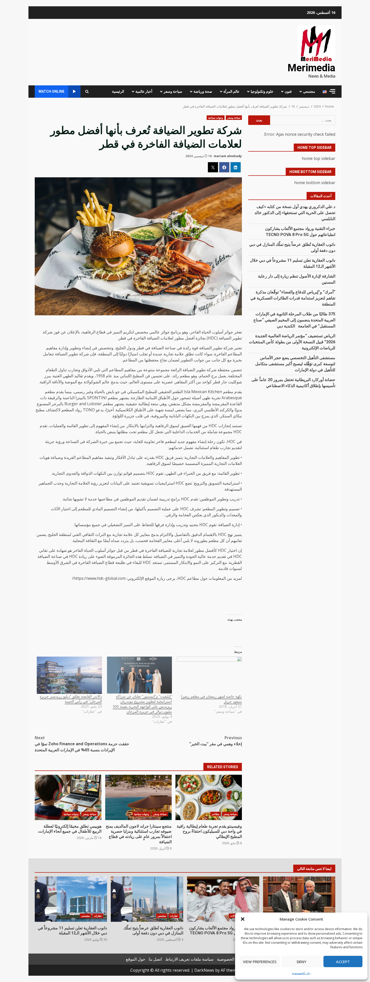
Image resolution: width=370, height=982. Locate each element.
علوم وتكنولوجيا (262, 91)
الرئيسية (118, 91)
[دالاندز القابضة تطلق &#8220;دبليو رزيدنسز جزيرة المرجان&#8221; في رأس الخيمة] (69, 675)
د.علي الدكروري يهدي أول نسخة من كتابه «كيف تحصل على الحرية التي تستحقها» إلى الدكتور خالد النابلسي (294, 212)
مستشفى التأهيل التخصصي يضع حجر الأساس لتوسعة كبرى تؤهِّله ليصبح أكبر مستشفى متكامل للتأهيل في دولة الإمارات (295, 363)
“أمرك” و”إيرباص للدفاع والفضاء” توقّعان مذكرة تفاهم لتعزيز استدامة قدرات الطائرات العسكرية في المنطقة (292, 297)
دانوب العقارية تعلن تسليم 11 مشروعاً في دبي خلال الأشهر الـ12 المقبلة (71, 899)
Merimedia (311, 68)
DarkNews (204, 970)
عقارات (174, 916)
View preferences (260, 961)
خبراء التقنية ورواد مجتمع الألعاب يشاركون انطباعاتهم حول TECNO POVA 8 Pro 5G (223, 899)
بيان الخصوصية (301, 973)
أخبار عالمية (143, 91)
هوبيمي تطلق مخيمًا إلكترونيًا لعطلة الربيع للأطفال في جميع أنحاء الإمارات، (68, 797)
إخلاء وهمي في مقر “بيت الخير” (215, 741)
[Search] (87, 91)
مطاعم (215, 814)
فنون (288, 91)
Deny (301, 961)
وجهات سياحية (215, 117)
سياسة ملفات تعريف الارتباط (189, 959)
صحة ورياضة (203, 91)
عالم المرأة (231, 91)
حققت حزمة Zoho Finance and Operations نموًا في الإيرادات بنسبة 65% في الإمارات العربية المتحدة (82, 744)
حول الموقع (135, 959)
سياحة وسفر (173, 91)
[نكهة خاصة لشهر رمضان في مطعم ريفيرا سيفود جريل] (209, 675)
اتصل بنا (155, 959)
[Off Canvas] (332, 91)
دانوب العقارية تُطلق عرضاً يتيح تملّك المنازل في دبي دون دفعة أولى (147, 899)
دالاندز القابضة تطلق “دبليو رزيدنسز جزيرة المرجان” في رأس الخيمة (71, 699)
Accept (343, 961)
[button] (242, 919)
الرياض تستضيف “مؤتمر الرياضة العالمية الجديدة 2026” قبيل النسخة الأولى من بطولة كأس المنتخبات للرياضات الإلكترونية (292, 341)
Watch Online (51, 91)
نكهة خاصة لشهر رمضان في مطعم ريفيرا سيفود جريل (211, 699)
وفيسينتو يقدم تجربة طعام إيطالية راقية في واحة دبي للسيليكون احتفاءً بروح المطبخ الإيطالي (208, 797)
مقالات (233, 916)
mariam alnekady (228, 156)
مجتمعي (309, 91)
